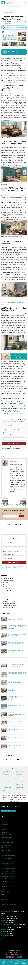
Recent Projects (5, 827)
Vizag (2, 922)
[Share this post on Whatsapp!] (25, 21)
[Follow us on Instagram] (10, 957)
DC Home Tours (6, 584)
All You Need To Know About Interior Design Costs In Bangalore (17, 681)
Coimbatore (4, 920)
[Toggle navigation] (25, 3)
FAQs (2, 894)
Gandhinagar (5, 937)
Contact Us (4, 897)
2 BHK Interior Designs (6, 837)
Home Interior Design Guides (8, 868)
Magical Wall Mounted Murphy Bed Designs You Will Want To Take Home (17, 643)
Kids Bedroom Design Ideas (9, 601)
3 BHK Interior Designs (6, 840)
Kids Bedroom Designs (6, 858)
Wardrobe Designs (5, 847)
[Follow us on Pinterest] (13, 957)
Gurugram (4, 927)
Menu (3, 817)
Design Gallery (4, 824)
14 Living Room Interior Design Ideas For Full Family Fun (16, 689)
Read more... (4, 621)
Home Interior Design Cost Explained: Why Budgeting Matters (17, 635)
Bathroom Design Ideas (8, 578)
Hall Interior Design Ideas (9, 593)
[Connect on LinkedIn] (20, 957)
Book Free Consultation (14, 443)
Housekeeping (6, 599)
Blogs (2, 884)
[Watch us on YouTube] (18, 957)
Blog (5, 6)
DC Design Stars (6, 582)
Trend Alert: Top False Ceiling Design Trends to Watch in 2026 (17, 665)
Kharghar (14, 924)
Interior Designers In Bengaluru (8, 871)
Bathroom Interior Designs (7, 863)
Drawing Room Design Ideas (9, 590)
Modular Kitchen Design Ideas (10, 605)
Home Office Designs (6, 845)
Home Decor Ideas (7, 595)
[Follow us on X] (14, 759)
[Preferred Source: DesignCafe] (14, 27)
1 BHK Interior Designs (6, 834)
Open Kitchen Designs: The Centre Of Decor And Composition (17, 722)
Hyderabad (4, 915)
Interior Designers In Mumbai (8, 878)
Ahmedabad (4, 935)
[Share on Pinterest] (25, 32)
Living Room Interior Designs (8, 855)
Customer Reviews (5, 866)
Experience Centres (6, 881)
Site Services (4, 899)
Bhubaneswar (5, 933)
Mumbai (3, 924)
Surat (2, 938)
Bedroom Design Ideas (8, 580)
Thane (9, 924)
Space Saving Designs (6, 850)
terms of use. (15, 567)
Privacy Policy (10, 954)
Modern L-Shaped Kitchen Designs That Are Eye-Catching (16, 706)
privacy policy (6, 567)
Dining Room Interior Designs (8, 860)
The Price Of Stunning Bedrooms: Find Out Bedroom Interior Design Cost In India (17, 674)
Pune (2, 926)
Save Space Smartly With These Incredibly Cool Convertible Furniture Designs (17, 698)
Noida (3, 929)
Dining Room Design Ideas (9, 588)
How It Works (4, 821)
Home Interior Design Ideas (13, 6)
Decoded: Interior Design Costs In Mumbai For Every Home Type (16, 618)
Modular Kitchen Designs (7, 842)
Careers (3, 889)
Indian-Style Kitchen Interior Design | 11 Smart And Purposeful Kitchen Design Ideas (17, 627)
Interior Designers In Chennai (8, 873)
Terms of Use (18, 954)
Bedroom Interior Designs (7, 853)
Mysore (3, 918)
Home (2, 819)
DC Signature (5, 832)
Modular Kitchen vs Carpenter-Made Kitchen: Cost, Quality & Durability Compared (17, 714)
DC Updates (5, 586)
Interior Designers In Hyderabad (8, 876)
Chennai (3, 916)
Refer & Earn (4, 886)
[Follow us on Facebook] (7, 957)
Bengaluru (4, 911)
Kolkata (3, 931)
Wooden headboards (6, 93)
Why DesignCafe (5, 891)
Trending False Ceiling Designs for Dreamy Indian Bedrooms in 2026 (16, 651)
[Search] (25, 530)
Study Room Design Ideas (8, 607)
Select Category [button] (8, 12)
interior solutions (17, 75)
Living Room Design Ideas (9, 603)
